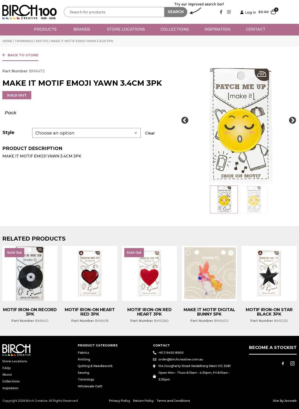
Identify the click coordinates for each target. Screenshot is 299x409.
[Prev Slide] (185, 120)
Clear (150, 133)
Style (8, 132)
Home (7, 41)
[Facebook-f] (221, 12)
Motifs (42, 41)
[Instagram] (229, 12)
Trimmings (24, 41)
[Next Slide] (292, 120)
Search (176, 12)
